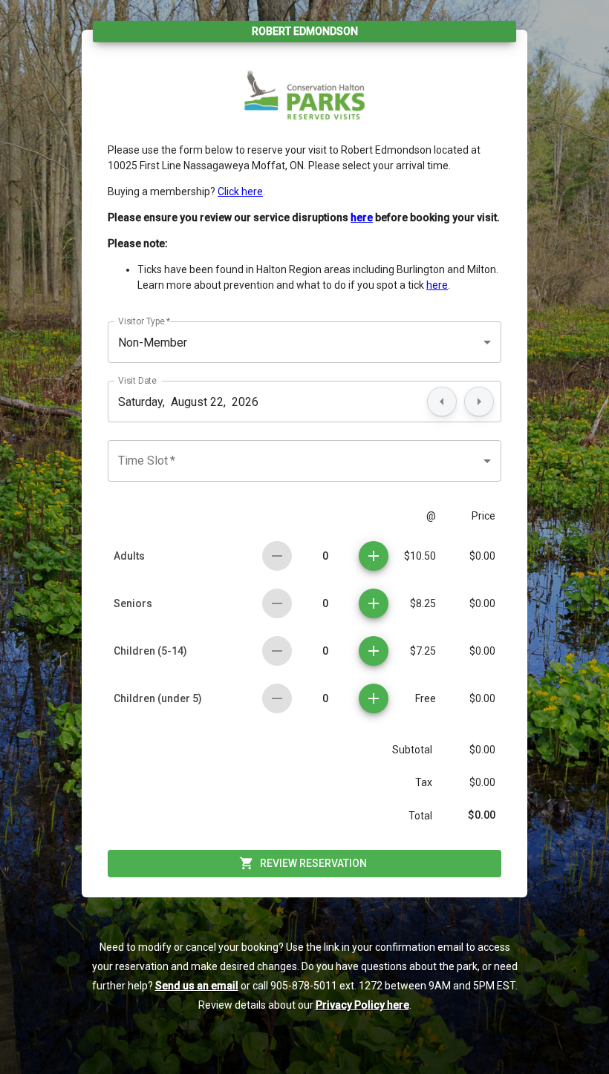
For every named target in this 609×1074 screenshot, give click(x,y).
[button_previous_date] (442, 401)
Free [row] (425, 698)
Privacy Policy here (362, 1005)
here (437, 285)
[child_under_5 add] (373, 698)
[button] (304, 342)
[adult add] (373, 556)
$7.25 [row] (423, 651)
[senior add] (373, 603)
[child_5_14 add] (373, 651)
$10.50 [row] (420, 556)
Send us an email (196, 986)
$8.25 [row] (423, 603)
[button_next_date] (479, 401)
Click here (240, 191)
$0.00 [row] (482, 556)
